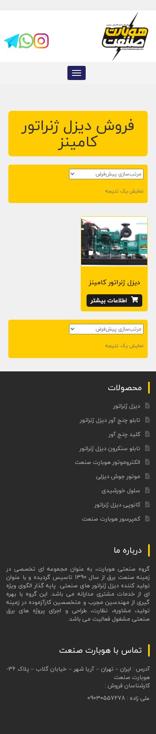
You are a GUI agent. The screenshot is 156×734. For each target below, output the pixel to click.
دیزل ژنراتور (126, 406)
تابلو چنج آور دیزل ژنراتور (110, 420)
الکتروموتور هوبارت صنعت (107, 462)
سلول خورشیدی (121, 490)
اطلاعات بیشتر (109, 300)
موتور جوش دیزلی (118, 476)
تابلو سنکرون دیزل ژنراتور (109, 448)
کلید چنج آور (124, 434)
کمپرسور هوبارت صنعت (111, 519)
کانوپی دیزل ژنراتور (117, 504)
